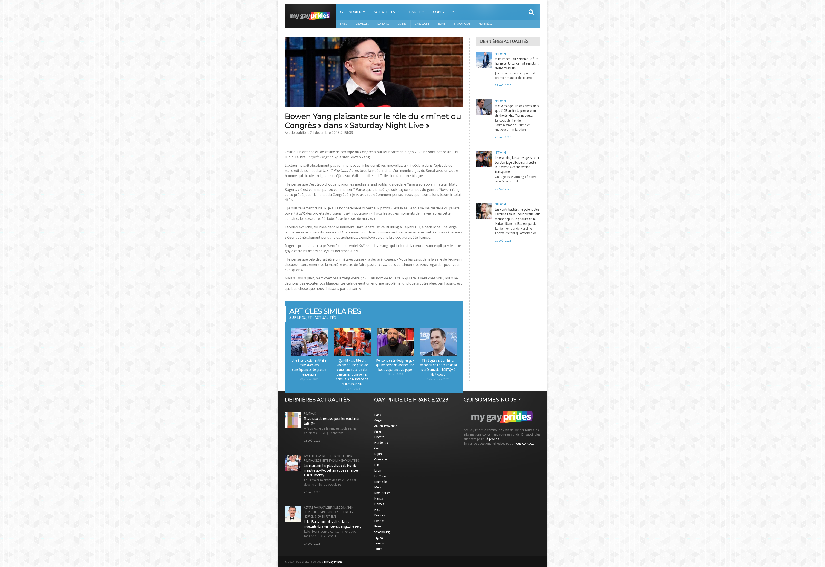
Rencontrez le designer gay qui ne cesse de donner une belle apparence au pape (395, 365)
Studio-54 (333, 512)
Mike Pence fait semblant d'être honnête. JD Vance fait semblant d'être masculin (517, 63)
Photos (317, 512)
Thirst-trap (329, 516)
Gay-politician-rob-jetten (320, 456)
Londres (383, 24)
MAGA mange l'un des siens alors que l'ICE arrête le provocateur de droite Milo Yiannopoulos (517, 110)
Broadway (318, 507)
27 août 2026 (312, 544)
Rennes (379, 521)
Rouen (378, 526)
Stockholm (462, 24)
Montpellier (382, 493)
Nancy (378, 498)
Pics (324, 512)
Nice (377, 510)
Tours (378, 549)
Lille (377, 465)
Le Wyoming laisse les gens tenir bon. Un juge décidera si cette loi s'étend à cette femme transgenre (517, 164)
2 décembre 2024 (438, 379)
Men (350, 507)
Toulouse (380, 543)
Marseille (380, 482)
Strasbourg (382, 532)
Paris (343, 24)
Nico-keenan (344, 456)
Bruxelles (362, 24)
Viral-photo (337, 460)
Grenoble (380, 459)
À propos (492, 439)
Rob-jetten (323, 460)
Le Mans (380, 476)
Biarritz (379, 437)
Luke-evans (341, 507)
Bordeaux (381, 442)
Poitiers (379, 515)
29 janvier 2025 (309, 379)
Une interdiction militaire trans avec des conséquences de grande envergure (309, 367)
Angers (379, 420)
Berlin (402, 24)
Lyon (377, 470)
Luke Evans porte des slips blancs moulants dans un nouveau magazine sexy (332, 524)
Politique (310, 413)
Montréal (485, 24)
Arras (378, 431)
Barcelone (422, 24)
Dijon (378, 454)
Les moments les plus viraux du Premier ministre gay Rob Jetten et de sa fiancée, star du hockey (331, 470)
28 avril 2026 (395, 374)
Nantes (379, 504)
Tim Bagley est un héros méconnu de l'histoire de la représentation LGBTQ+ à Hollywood (438, 367)
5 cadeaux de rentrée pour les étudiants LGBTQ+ (331, 421)
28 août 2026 (312, 440)
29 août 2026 (503, 85)
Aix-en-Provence (385, 426)
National (500, 54)
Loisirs (329, 507)
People (308, 512)
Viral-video (352, 460)
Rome (441, 24)
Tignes (378, 537)
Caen (377, 448)
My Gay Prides (333, 562)
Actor (308, 507)
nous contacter (525, 443)
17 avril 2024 (352, 388)
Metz (377, 487)
